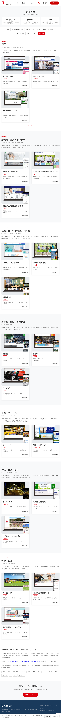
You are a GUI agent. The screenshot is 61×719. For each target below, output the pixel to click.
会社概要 (46, 3)
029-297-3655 (7, 711)
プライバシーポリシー (50, 708)
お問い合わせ (55, 3)
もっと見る (30, 125)
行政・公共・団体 (31, 33)
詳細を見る (24, 85)
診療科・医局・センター (17, 29)
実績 (39, 3)
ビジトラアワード (12, 661)
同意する (48, 716)
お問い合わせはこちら (30, 694)
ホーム (18, 3)
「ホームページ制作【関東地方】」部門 (29, 661)
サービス (32, 3)
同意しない (55, 716)
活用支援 (24, 3)
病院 (8, 29)
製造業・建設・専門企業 (48, 29)
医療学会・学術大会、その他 (33, 29)
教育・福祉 (41, 33)
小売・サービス (20, 33)
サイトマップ (43, 710)
